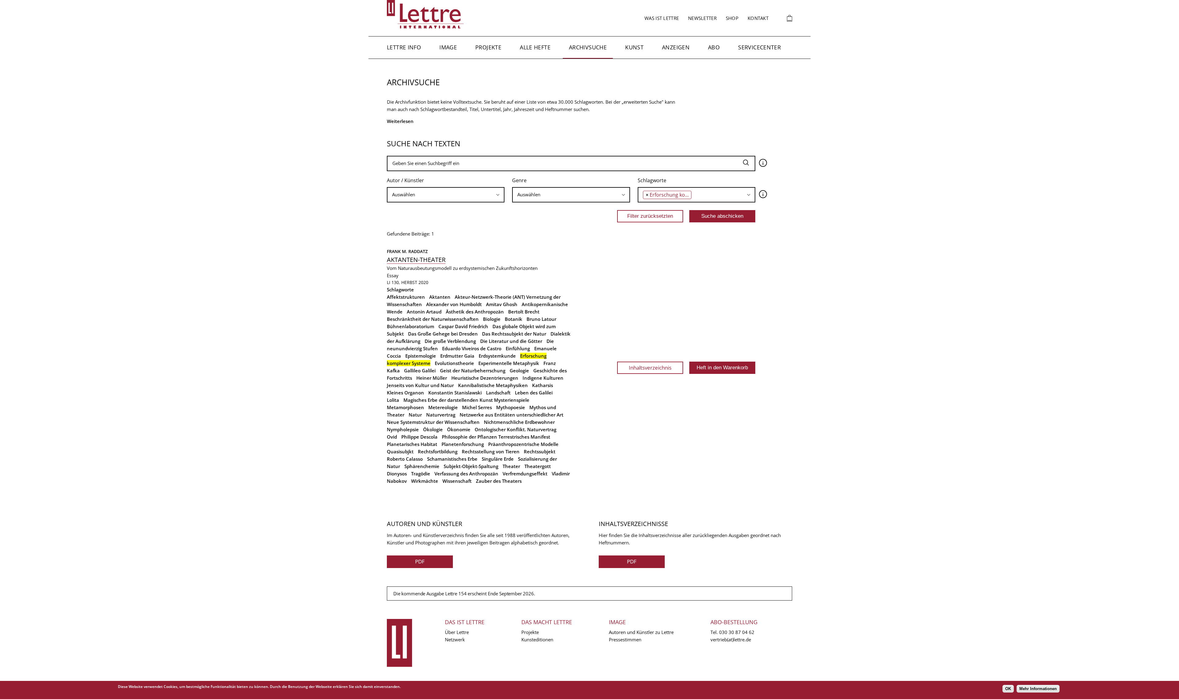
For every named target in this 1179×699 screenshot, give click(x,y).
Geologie (519, 370)
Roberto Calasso (405, 459)
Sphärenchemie (421, 466)
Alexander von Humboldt (454, 304)
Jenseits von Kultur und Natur (420, 385)
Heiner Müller (431, 378)
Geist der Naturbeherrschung (472, 370)
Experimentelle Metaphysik (508, 363)
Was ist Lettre (661, 18)
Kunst (634, 47)
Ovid (392, 437)
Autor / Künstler (405, 180)
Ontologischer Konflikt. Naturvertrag (515, 429)
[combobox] (445, 194)
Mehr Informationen (1038, 688)
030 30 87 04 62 (736, 632)
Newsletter (702, 18)
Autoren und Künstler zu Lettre (641, 632)
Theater (511, 466)
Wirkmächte (424, 481)
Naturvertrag (440, 415)
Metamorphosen (405, 407)
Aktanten (439, 297)
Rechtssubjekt (539, 451)
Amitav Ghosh (501, 304)
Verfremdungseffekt (525, 473)
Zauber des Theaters (499, 481)
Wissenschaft (457, 481)
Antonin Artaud (424, 312)
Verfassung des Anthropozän (466, 473)
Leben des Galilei (534, 393)
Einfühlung (518, 348)
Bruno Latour (541, 319)
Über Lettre (457, 632)
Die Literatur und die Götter (511, 341)
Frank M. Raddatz (407, 251)
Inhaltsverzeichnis (650, 367)
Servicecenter (759, 47)
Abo (714, 47)
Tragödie (420, 473)
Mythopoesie (510, 407)
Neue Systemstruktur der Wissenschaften (433, 422)
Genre (519, 180)
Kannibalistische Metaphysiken (493, 385)
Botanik (513, 319)
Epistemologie (420, 356)
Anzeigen (676, 47)
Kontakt (758, 18)
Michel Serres (477, 407)
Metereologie (443, 407)
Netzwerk (455, 639)
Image (448, 47)
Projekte (488, 47)
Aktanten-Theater (416, 259)
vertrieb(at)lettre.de (730, 639)
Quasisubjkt (400, 451)
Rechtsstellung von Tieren (490, 451)
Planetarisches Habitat (412, 444)
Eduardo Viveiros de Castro (471, 348)
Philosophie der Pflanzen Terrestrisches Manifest (496, 437)
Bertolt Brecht (523, 312)
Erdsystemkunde (497, 356)
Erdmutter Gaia (457, 356)
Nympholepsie (403, 429)
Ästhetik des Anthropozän (475, 312)
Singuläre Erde (498, 459)
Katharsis (542, 385)
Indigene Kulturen (543, 378)
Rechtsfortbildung (437, 451)
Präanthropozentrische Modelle (523, 444)
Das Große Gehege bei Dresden (443, 334)
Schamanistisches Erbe (452, 459)
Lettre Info (404, 47)
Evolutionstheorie (454, 363)
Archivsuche (588, 47)
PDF (420, 561)
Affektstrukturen (406, 297)
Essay (393, 275)
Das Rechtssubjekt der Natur (514, 334)
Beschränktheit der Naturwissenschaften (433, 319)
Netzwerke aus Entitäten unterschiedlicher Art (511, 415)
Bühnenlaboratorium (410, 326)
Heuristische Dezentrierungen (484, 378)
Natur (415, 415)
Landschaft (498, 393)
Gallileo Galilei (420, 370)
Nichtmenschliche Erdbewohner (519, 422)
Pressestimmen (625, 639)
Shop (732, 18)
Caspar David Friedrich (463, 326)
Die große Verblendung (450, 341)
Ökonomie (458, 429)
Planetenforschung (463, 444)
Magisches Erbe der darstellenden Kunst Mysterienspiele (466, 400)
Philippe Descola (419, 437)
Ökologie (433, 429)
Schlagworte (652, 180)
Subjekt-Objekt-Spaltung (471, 466)
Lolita (393, 400)
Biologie (491, 319)
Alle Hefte (535, 47)
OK (1008, 688)
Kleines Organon (405, 393)
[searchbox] (445, 194)
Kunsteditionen (537, 639)
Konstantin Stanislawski (455, 393)
